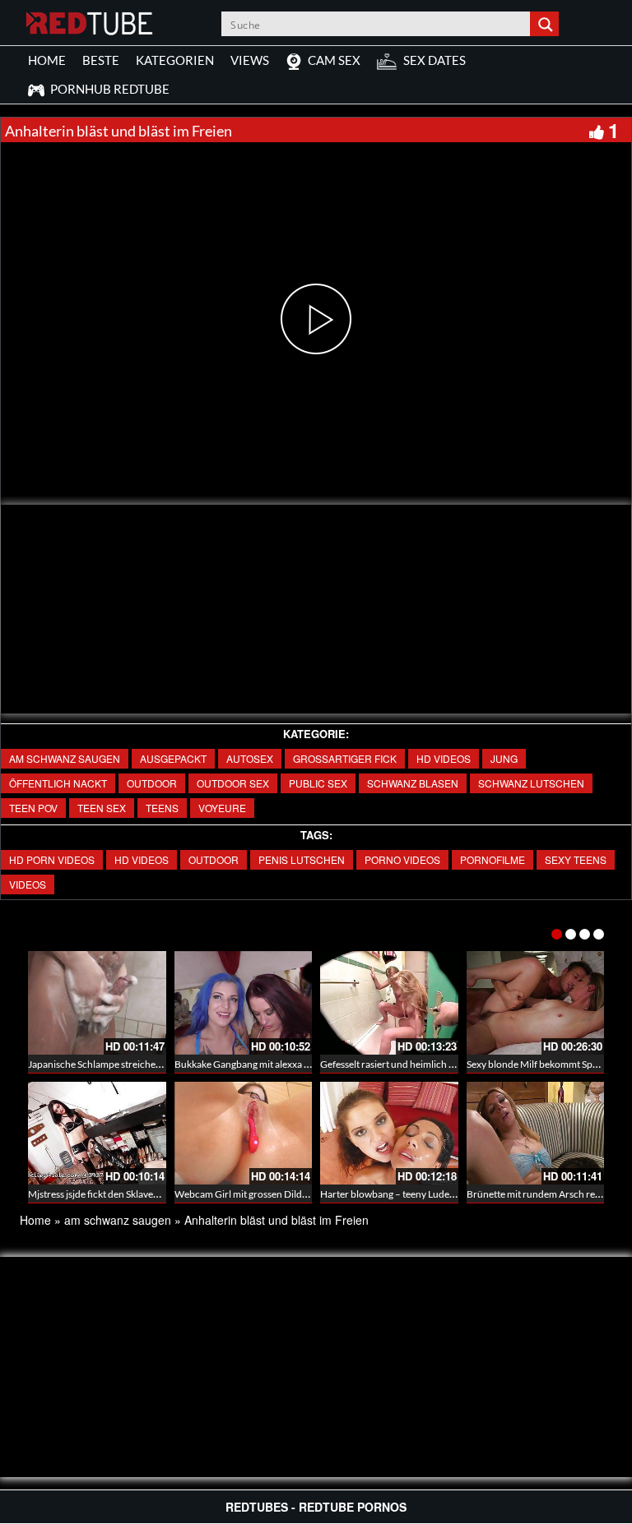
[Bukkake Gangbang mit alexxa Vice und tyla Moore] (243, 1003)
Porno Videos (402, 859)
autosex (249, 758)
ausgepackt (173, 758)
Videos (27, 884)
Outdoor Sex (233, 783)
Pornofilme (492, 859)
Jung (504, 758)
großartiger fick (345, 758)
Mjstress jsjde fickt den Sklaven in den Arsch (121, 1194)
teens (162, 808)
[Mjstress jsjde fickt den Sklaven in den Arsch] (97, 1133)
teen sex (101, 808)
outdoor (152, 783)
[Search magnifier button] (546, 24)
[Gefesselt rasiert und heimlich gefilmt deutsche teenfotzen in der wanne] (389, 1003)
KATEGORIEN (175, 60)
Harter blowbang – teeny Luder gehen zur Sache (422, 1194)
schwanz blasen (412, 783)
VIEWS (249, 60)
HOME (47, 60)
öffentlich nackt (58, 783)
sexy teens (575, 859)
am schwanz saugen (64, 758)
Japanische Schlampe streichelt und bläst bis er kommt (143, 1064)
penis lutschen (301, 859)
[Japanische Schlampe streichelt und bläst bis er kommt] (97, 1003)
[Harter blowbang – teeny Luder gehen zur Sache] (389, 1133)
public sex (318, 783)
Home (35, 1220)
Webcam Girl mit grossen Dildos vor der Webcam (279, 1194)
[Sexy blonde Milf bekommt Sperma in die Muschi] (536, 1003)
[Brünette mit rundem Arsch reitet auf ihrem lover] (536, 1133)
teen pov (33, 808)
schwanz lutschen (531, 783)
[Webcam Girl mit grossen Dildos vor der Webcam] (243, 1133)
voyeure (222, 808)
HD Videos (443, 758)
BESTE (100, 60)
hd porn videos (52, 859)
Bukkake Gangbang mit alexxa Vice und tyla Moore (282, 1064)
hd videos (141, 859)
